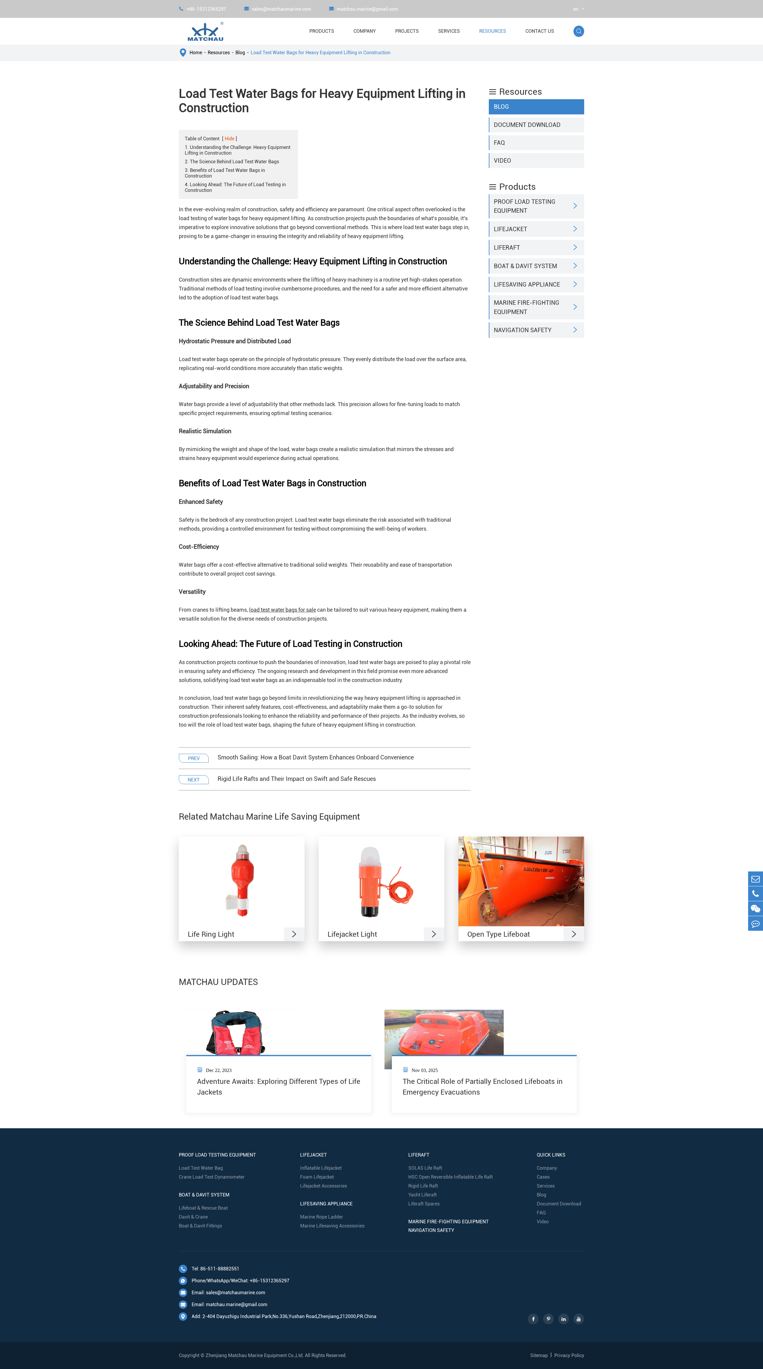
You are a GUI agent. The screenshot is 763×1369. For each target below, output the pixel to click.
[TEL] (755, 893)
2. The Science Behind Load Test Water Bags (232, 161)
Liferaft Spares (424, 1204)
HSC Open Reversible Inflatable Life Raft (450, 1177)
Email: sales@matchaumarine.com (223, 1292)
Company (364, 31)
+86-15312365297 (202, 9)
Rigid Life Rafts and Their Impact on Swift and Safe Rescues (297, 778)
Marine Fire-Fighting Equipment (526, 307)
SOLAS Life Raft (425, 1168)
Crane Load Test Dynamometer (212, 1177)
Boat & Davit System (525, 266)
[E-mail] (755, 878)
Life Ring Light (211, 934)
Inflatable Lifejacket (321, 1168)
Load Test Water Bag (201, 1168)
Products (321, 31)
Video (502, 160)
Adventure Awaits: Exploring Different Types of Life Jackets (278, 1086)
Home (196, 52)
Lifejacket (510, 228)
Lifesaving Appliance (527, 284)
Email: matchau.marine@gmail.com (224, 1304)
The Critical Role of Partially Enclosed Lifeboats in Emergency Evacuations (483, 1086)
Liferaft (507, 247)
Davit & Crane (193, 1217)
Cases (543, 1177)
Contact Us (539, 31)
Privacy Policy (569, 1355)
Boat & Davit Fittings (200, 1226)
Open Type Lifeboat (498, 934)
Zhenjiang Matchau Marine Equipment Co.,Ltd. (255, 1355)
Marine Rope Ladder (321, 1217)
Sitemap (539, 1355)
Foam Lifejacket (317, 1177)
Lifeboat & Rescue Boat (203, 1208)
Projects (407, 31)
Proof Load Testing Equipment (525, 206)
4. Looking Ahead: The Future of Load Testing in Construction (235, 187)
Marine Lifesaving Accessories (332, 1226)
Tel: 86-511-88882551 (210, 1269)
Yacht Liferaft (422, 1195)
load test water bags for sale (282, 610)
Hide (229, 139)
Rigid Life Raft (423, 1186)
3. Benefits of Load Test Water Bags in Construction (225, 173)
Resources (492, 31)
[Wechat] (755, 908)
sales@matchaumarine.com (277, 9)
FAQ (499, 142)
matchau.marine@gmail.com (363, 9)
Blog (240, 52)
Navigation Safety (523, 329)
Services (449, 31)
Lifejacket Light (352, 934)
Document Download (527, 124)
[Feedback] (755, 923)
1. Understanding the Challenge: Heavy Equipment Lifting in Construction (237, 150)
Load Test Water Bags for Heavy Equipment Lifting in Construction (320, 52)
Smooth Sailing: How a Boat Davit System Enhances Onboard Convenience (316, 757)
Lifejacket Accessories (323, 1186)
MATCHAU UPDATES (218, 982)
